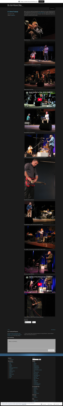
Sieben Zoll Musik (36, 378)
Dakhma (10, 366)
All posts (35, 396)
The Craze (35, 381)
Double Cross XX (36, 365)
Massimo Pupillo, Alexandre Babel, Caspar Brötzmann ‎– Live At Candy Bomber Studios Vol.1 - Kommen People (15, 334)
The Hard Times (36, 382)
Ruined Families (11, 374)
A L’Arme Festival (41, 12)
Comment (51, 350)
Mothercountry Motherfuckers (13, 367)
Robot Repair (53, 329)
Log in (34, 401)
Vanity (10, 377)
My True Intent (36, 374)
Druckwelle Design (36, 366)
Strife (9, 329)
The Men (10, 376)
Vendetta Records (36, 393)
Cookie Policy (24, 404)
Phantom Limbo (36, 376)
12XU (34, 362)
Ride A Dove (35, 377)
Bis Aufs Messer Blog (14, 5)
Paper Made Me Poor (37, 375)
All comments (35, 397)
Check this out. (52, 8)
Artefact (10, 364)
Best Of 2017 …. (11, 362)
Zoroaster (10, 365)
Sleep (10, 363)
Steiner (35, 379)
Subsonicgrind (36, 380)
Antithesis (35, 363)
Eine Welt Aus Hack (36, 367)
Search (33, 358)
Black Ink (35, 364)
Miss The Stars (36, 373)
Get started (41, 1)
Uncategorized (13, 15)
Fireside (10, 375)
